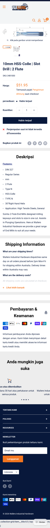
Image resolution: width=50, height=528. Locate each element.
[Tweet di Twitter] (40, 143)
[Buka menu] (4, 7)
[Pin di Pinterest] (35, 143)
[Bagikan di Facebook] (29, 143)
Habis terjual (25, 120)
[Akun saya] (39, 20)
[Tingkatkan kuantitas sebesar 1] (34, 110)
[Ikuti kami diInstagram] (10, 486)
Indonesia (8, 472)
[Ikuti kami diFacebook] (5, 486)
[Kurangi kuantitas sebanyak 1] (19, 110)
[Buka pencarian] (33, 20)
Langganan (13, 459)
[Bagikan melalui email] (45, 143)
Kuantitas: (8, 110)
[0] (45, 20)
